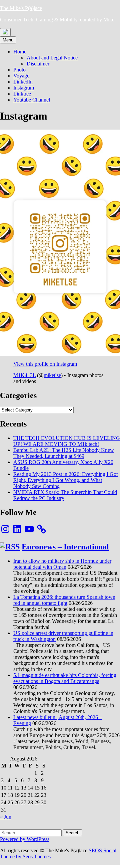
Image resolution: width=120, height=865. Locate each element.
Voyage (21, 75)
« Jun (5, 817)
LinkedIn (23, 81)
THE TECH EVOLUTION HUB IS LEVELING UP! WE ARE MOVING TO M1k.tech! (66, 441)
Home (19, 51)
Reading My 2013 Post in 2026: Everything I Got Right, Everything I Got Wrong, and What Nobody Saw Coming (65, 480)
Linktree (22, 94)
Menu (8, 39)
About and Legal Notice (52, 57)
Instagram (23, 88)
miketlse (52, 375)
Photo (19, 69)
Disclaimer (38, 63)
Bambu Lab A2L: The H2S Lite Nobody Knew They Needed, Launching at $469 (63, 453)
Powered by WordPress (24, 839)
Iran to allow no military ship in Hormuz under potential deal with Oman (62, 564)
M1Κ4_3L (24, 375)
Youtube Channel (31, 100)
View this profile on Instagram (45, 364)
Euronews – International (65, 546)
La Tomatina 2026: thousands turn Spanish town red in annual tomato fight (64, 600)
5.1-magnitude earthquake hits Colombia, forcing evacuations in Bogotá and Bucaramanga (64, 678)
